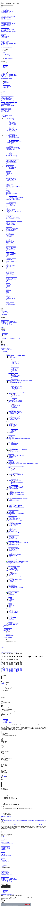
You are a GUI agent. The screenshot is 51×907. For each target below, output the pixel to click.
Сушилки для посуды (16, 395)
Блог (2, 859)
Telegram (5, 66)
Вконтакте (5, 65)
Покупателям (4, 868)
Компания (3, 852)
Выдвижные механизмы (16, 386)
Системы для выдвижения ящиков (16, 492)
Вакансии (3, 858)
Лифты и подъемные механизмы (18, 476)
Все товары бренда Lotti (6, 838)
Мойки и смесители (13, 424)
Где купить (5, 720)
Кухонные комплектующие (14, 382)
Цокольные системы (15, 405)
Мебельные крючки (15, 375)
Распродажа (3, 849)
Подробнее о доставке (6, 816)
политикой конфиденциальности (12, 905)
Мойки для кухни (15, 427)
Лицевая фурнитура (13, 357)
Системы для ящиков (5, 848)
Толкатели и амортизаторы (17, 482)
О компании (3, 854)
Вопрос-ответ (4, 875)
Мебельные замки (12, 564)
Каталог (7, 354)
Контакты (8, 632)
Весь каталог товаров (5, 850)
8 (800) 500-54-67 (5, 42)
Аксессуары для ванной (13, 611)
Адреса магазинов (5, 864)
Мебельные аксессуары (13, 535)
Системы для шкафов (13, 451)
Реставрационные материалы (15, 579)
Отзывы (5, 721)
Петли (12, 469)
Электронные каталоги (6, 855)
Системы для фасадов (5, 847)
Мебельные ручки (15, 361)
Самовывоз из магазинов (6, 716)
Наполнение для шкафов (14, 441)
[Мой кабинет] (1, 339)
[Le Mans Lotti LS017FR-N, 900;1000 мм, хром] (11, 668)
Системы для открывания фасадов (16, 466)
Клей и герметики (12, 573)
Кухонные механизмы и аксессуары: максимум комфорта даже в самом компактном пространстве (23, 824)
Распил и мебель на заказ (6, 874)
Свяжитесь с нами (5, 861)
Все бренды (3, 860)
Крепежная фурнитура (13, 544)
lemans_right (3, 776)
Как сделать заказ (4, 871)
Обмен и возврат (4, 873)
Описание (5, 719)
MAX (4, 67)
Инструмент (11, 594)
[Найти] (2, 6)
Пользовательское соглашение (7, 894)
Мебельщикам (4, 865)
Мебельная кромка (12, 516)
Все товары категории (6, 837)
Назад (8, 352)
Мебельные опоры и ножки (14, 523)
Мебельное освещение (13, 500)
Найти (2, 901)
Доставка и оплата (7, 722)
